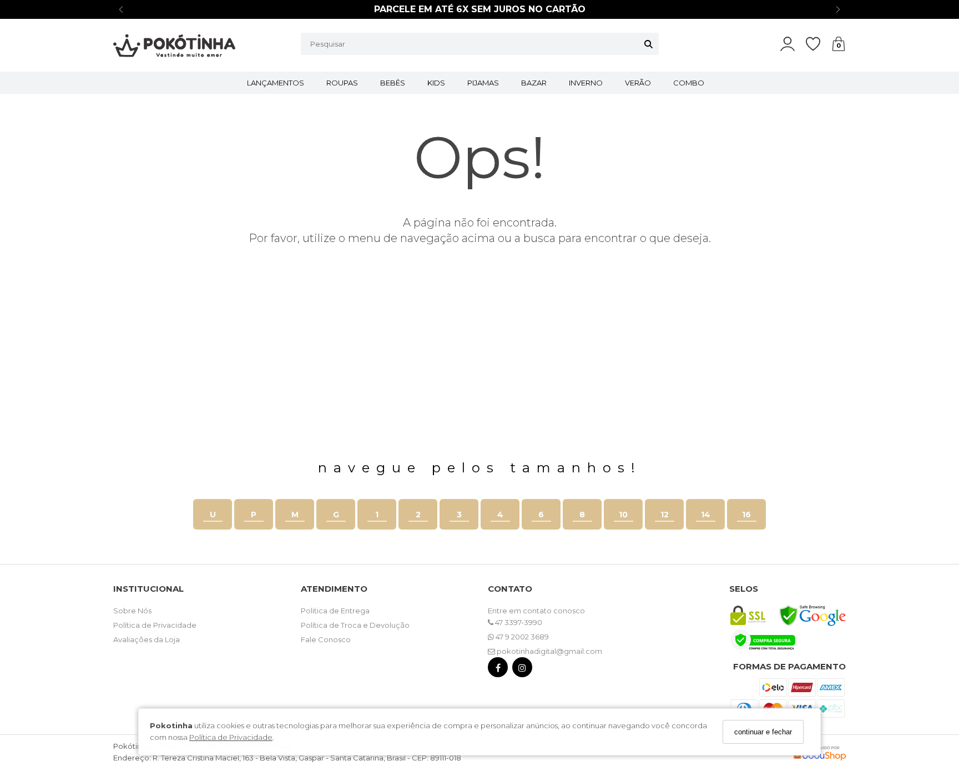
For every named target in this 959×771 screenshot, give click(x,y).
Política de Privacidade (230, 737)
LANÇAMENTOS (275, 82)
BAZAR (534, 82)
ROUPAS (342, 82)
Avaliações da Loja (146, 639)
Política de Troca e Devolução (355, 625)
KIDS (436, 82)
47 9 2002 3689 (521, 636)
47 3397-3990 (517, 622)
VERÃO (638, 82)
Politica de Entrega (335, 610)
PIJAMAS (483, 82)
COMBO (688, 82)
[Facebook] (498, 669)
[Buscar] (648, 44)
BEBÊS (392, 82)
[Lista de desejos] (818, 44)
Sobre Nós (132, 610)
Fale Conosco (326, 639)
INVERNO (586, 82)
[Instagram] (522, 669)
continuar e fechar (763, 732)
